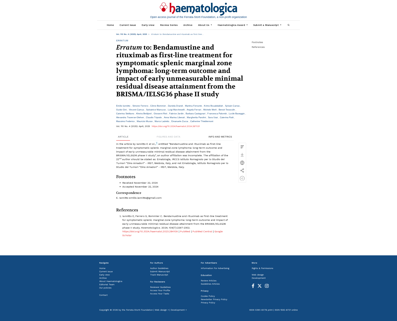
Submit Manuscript (160, 271)
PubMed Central (202, 231)
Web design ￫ (162, 310)
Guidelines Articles (210, 284)
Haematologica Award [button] (232, 25)
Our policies (105, 287)
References (258, 47)
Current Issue (128, 25)
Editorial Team (106, 284)
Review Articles (208, 280)
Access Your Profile (160, 290)
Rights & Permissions (262, 268)
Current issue (106, 271)
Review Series (169, 25)
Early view (148, 25)
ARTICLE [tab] (123, 136)
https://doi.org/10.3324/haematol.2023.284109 (150, 231)
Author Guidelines (159, 268)
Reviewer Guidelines (160, 287)
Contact (103, 295)
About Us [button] (204, 25)
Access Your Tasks (159, 293)
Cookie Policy (208, 296)
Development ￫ (179, 310)
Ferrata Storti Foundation (139, 310)
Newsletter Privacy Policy (214, 299)
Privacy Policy (208, 302)
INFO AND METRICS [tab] (220, 136)
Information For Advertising (215, 268)
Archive (187, 25)
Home (110, 25)
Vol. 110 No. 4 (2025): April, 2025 (131, 34)
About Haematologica (110, 281)
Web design (258, 274)
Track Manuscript (159, 274)
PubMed (185, 231)
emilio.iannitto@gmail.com (145, 197)
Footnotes (257, 42)
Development (259, 278)
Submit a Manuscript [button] (266, 25)
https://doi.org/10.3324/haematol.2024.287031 (176, 126)
